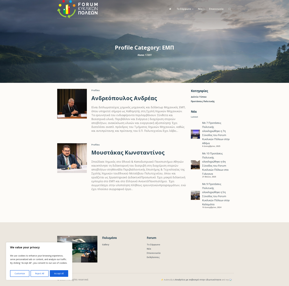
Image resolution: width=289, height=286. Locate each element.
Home (141, 55)
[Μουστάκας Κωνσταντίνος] (72, 158)
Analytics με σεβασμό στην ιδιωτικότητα (198, 279)
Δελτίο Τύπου (199, 96)
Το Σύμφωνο (153, 244)
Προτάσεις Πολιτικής (203, 101)
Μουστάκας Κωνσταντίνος (128, 152)
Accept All (59, 273)
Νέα (149, 248)
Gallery (105, 244)
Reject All (39, 273)
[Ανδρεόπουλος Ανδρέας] (72, 104)
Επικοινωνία (154, 253)
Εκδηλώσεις (153, 257)
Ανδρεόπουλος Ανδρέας (124, 98)
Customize (20, 273)
